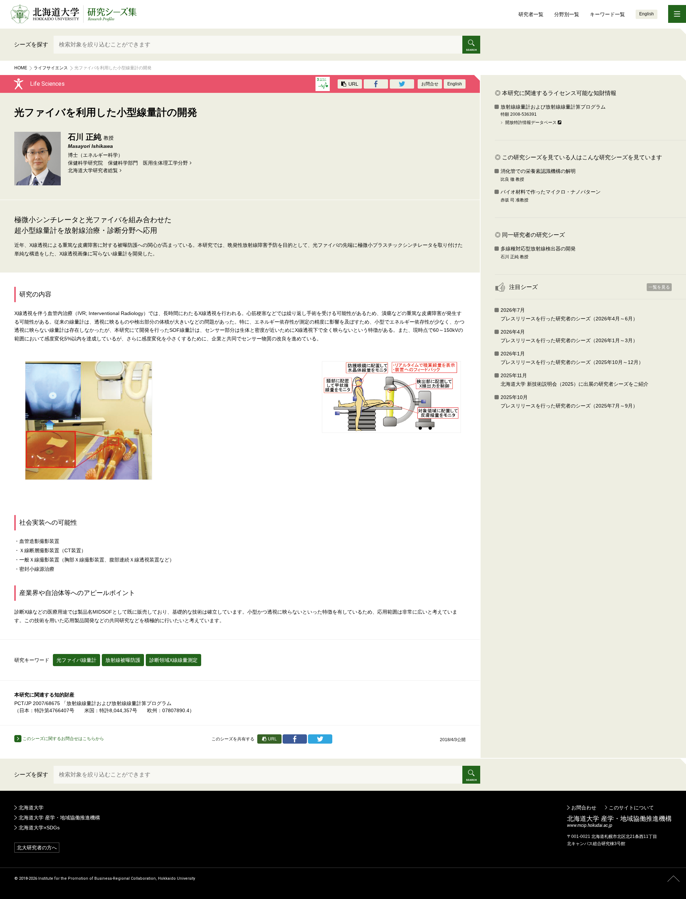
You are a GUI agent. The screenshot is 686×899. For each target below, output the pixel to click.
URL (352, 84)
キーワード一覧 (607, 14)
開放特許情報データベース (531, 122)
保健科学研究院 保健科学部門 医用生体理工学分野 (128, 163)
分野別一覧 (566, 14)
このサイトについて (631, 807)
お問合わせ (583, 807)
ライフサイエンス (51, 67)
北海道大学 (31, 807)
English (646, 13)
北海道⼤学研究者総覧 (93, 170)
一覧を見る (659, 287)
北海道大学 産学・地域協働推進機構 (59, 817)
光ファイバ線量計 (76, 660)
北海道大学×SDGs (39, 827)
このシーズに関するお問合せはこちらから (62, 738)
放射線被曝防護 (122, 660)
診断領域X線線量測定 (173, 660)
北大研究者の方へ (37, 847)
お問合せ (429, 83)
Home (20, 67)
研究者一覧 (530, 14)
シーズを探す (31, 44)
